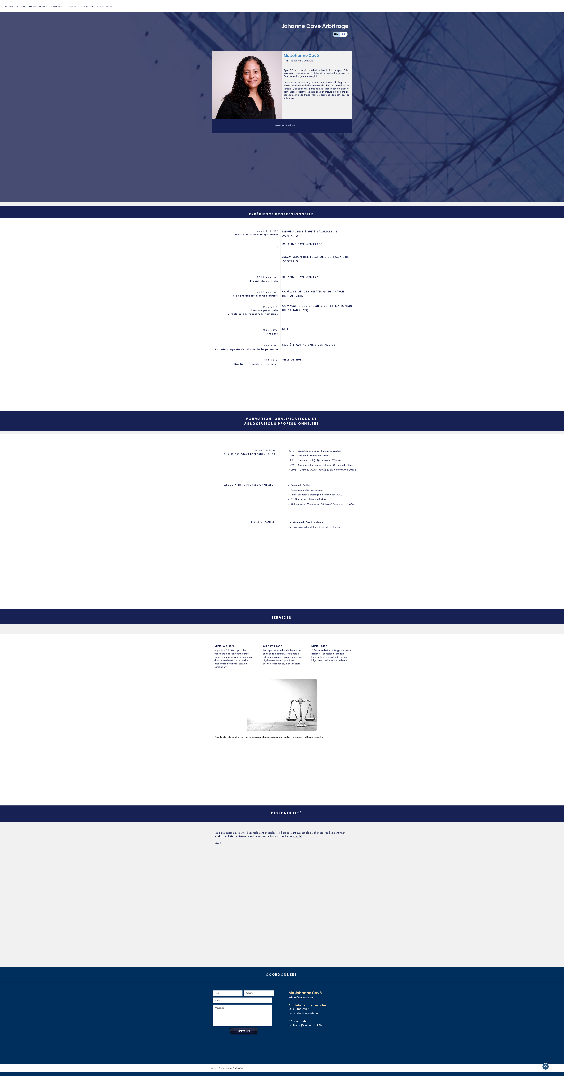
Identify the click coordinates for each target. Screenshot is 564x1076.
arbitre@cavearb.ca (300, 997)
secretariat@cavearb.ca (303, 1013)
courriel (297, 836)
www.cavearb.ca (285, 125)
